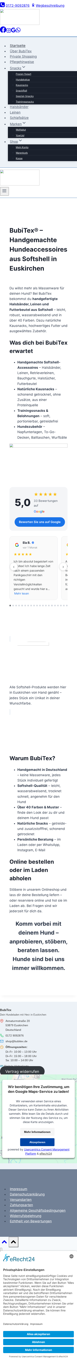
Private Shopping (23, 56)
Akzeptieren (37, 1142)
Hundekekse (23, 79)
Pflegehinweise (22, 62)
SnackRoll (21, 90)
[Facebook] (3, 32)
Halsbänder (19, 107)
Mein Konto (22, 147)
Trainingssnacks (25, 101)
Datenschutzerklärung (27, 1194)
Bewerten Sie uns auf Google (40, 522)
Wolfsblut (21, 129)
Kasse (19, 158)
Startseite (17, 46)
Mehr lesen (21, 593)
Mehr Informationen (37, 1131)
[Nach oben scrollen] (4, 1243)
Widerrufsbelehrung (25, 1216)
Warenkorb (22, 152)
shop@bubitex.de (16, 1041)
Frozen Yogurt (23, 73)
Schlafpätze (19, 118)
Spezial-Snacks (25, 96)
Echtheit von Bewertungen (31, 1221)
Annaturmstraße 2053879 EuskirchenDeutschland (18, 1025)
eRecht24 (45, 1153)
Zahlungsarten (21, 1205)
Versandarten (21, 1200)
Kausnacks (22, 85)
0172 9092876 (15, 1035)
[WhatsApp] (18, 32)
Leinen (15, 112)
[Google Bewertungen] (13, 32)
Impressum (18, 1189)
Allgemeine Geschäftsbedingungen (38, 1210)
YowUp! (20, 135)
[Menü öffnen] (4, 191)
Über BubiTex (21, 51)
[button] (33, 568)
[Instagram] (8, 32)
